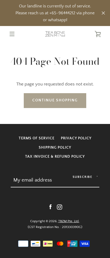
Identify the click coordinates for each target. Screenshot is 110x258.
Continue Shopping (55, 100)
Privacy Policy (76, 138)
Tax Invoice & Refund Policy (55, 156)
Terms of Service (36, 138)
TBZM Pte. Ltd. (68, 221)
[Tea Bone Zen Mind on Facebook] (50, 206)
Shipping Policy (55, 147)
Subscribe (82, 177)
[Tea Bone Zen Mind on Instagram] (59, 206)
